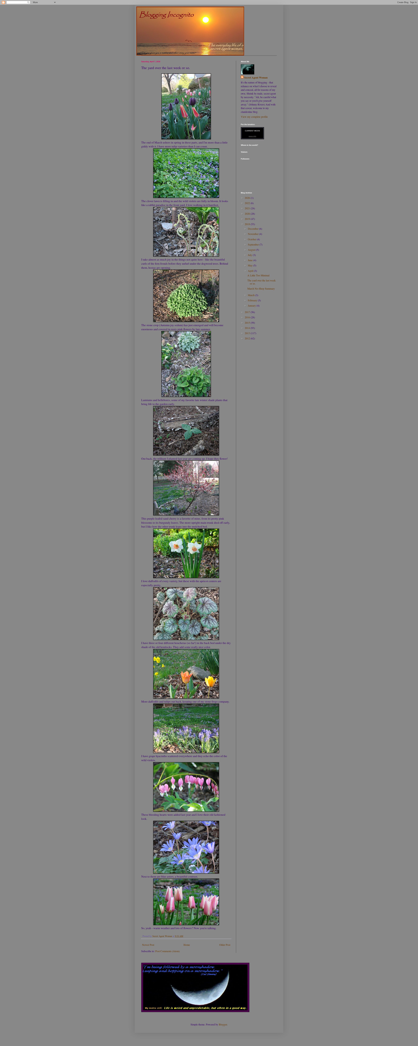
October (252, 239)
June (250, 260)
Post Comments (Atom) (167, 951)
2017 (248, 312)
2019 (248, 219)
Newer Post (148, 944)
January (252, 305)
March (251, 295)
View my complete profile (254, 116)
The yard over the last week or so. (261, 282)
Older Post (224, 944)
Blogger (223, 1024)
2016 (248, 317)
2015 (248, 322)
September (253, 244)
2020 (248, 213)
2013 (248, 333)
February (253, 300)
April (251, 270)
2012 (248, 338)
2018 (248, 224)
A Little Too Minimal (258, 275)
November (253, 234)
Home (187, 944)
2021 (248, 208)
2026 (248, 197)
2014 (248, 328)
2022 (248, 203)
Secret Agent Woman (256, 77)
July (250, 255)
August (252, 249)
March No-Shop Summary (261, 288)
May (250, 265)
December (253, 228)
